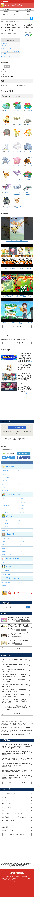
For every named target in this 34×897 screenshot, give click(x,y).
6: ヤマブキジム (21, 505)
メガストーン (5, 523)
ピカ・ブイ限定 (5, 477)
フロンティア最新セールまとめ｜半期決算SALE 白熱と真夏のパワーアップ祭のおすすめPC (16, 765)
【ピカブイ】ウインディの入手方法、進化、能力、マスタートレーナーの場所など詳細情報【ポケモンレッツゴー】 (15, 707)
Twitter (19, 880)
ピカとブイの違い (6, 570)
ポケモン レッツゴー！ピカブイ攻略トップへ (17, 593)
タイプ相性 (20, 551)
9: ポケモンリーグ (6, 512)
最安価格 (20, 562)
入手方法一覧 (5, 470)
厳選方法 (6, 11)
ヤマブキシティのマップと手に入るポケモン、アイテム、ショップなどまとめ (15, 695)
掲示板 (28, 14)
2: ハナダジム (21, 498)
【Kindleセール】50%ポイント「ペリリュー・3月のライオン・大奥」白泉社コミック (16, 759)
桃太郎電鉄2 (5, 827)
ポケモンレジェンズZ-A (8, 803)
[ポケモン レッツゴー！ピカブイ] (15, 7)
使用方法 (4, 562)
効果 (5, 45)
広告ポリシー (16, 878)
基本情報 (5, 43)
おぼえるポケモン (7, 48)
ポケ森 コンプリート (7, 830)
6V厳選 (3, 541)
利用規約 (24, 876)
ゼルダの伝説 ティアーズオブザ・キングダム (14, 817)
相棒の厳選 (20, 538)
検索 (31, 18)
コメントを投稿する (17, 427)
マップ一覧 (4, 520)
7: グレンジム (5, 508)
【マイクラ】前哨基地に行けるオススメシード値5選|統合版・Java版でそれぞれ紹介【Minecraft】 (16, 777)
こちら (22, 431)
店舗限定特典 (21, 570)
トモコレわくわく (6, 800)
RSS (27, 880)
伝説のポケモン (21, 484)
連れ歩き (4, 551)
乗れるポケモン (5, 490)
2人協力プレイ (5, 548)
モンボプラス (6, 14)
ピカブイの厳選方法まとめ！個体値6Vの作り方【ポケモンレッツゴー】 (14, 670)
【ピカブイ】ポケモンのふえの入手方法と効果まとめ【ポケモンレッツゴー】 (15, 690)
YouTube (24, 880)
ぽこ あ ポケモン (6, 797)
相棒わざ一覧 (5, 526)
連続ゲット (20, 544)
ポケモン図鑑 (6, 9)
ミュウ (3, 487)
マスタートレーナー (22, 554)
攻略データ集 (28, 9)
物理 (11, 449)
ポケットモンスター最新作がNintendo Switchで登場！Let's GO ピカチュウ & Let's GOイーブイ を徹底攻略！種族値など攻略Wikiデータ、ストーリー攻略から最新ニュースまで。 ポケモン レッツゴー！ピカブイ (17, 865)
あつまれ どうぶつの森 (8, 820)
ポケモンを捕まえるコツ (23, 548)
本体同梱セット (21, 585)
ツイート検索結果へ (16, 343)
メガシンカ (20, 477)
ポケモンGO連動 (5, 538)
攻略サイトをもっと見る (16, 834)
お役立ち (17, 11)
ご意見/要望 (18, 876)
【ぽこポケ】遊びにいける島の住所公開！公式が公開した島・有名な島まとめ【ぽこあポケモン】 (16, 753)
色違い (19, 490)
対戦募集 (4, 585)
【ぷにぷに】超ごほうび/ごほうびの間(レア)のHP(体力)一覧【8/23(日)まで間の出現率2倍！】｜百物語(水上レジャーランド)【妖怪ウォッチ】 (16, 746)
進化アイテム (21, 520)
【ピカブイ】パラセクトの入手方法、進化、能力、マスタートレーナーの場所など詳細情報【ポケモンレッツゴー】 (15, 701)
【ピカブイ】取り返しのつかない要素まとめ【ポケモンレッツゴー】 (15, 680)
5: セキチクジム (5, 505)
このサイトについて (10, 876)
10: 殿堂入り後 (21, 512)
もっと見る (16, 326)
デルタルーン (5, 823)
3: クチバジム (5, 502)
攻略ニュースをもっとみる (16, 783)
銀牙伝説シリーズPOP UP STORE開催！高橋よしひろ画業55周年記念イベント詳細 (15, 771)
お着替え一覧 (5, 530)
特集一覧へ (30, 394)
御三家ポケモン (5, 484)
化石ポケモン (21, 480)
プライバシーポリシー (7, 878)
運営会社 (22, 878)
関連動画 (5, 53)
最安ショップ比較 (6, 574)
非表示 (11, 40)
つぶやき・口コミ (7, 56)
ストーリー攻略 (16, 9)
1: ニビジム (4, 498)
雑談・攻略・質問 (6, 582)
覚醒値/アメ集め (21, 541)
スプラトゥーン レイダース (9, 793)
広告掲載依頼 (7, 880)
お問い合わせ (14, 880)
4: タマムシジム (21, 502)
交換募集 (20, 582)
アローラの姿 (5, 480)
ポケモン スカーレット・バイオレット (12, 813)
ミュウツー (20, 487)
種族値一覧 (20, 470)
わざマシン (20, 523)
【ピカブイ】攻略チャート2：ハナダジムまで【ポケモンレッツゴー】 (15, 665)
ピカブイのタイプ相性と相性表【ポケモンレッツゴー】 (15, 660)
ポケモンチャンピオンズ (8, 807)
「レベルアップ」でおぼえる (11, 51)
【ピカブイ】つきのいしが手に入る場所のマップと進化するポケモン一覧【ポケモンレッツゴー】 (15, 675)
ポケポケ (4, 810)
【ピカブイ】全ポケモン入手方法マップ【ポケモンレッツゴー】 (15, 685)
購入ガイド (16, 14)
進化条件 (4, 474)
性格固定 (4, 544)
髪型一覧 (20, 526)
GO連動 (28, 11)
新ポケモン (20, 474)
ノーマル (7, 66)
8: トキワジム (21, 508)
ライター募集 (27, 878)
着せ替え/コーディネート (7, 554)
